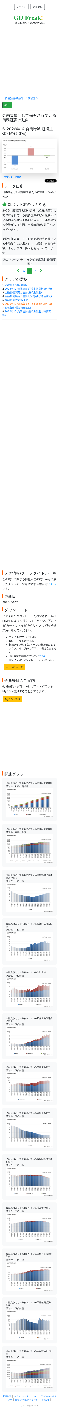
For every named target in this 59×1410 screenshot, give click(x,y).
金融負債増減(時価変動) (18, 307)
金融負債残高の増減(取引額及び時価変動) (28, 296)
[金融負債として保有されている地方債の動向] (29, 1227)
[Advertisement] (29, 57)
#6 (6, 105)
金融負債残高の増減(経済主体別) (23, 292)
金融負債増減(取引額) (17, 300)
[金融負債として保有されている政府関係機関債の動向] (29, 1181)
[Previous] (18, 271)
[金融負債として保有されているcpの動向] (29, 992)
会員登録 (38, 6)
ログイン (21, 6)
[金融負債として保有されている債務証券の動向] (29, 802)
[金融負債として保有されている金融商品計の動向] (29, 1373)
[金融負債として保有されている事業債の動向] (29, 1086)
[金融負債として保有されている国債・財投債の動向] (29, 1276)
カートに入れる (14, 667)
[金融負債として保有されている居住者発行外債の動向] (29, 1040)
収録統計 (7, 1396)
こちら (52, 584)
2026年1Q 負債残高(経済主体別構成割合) (28, 288)
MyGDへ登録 (12, 699)
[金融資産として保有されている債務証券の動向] (29, 848)
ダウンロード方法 (12, 177)
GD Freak (28, 17)
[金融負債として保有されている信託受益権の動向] (29, 946)
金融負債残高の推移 (15, 284)
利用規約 (45, 1399)
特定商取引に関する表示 (26, 1399)
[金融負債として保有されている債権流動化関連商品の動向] (29, 897)
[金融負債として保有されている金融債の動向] (29, 1132)
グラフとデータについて (25, 1396)
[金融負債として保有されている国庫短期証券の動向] (29, 1324)
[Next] (41, 271)
